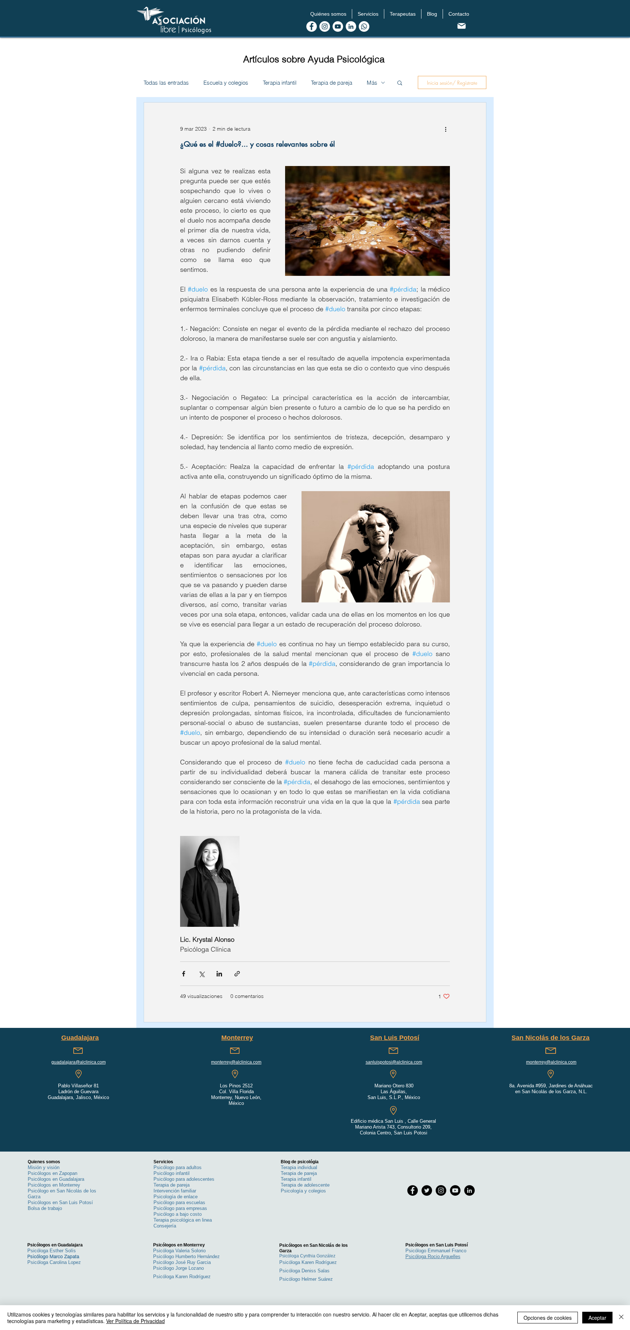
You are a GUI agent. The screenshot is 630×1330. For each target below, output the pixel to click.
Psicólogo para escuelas (179, 1202)
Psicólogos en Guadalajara (56, 1179)
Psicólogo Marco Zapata (53, 1256)
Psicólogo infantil (171, 1173)
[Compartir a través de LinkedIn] (219, 973)
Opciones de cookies (548, 1317)
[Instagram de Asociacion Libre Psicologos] (324, 26)
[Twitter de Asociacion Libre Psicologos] (426, 1190)
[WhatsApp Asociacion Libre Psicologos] (364, 26)
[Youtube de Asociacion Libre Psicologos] (337, 26)
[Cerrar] (621, 1317)
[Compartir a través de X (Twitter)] (201, 973)
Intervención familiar (174, 1191)
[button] (328, 14)
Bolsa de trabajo (45, 1208)
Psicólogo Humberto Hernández (186, 1256)
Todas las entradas (166, 82)
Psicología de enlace (175, 1196)
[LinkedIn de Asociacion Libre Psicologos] (351, 26)
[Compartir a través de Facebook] (183, 973)
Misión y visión (43, 1167)
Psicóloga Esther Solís (51, 1250)
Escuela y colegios (225, 82)
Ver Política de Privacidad (135, 1321)
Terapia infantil (279, 82)
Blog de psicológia (300, 1161)
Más (372, 82)
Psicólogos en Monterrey (54, 1185)
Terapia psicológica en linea (182, 1220)
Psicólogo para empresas (180, 1208)
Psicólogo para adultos (177, 1167)
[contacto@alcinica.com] (461, 25)
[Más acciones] (445, 128)
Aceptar (597, 1317)
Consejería (164, 1226)
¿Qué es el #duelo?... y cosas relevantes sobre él (257, 144)
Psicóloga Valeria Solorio (179, 1250)
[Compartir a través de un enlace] (237, 973)
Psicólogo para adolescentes (183, 1179)
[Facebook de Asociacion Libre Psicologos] (311, 26)
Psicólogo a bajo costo (177, 1214)
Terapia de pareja (331, 82)
